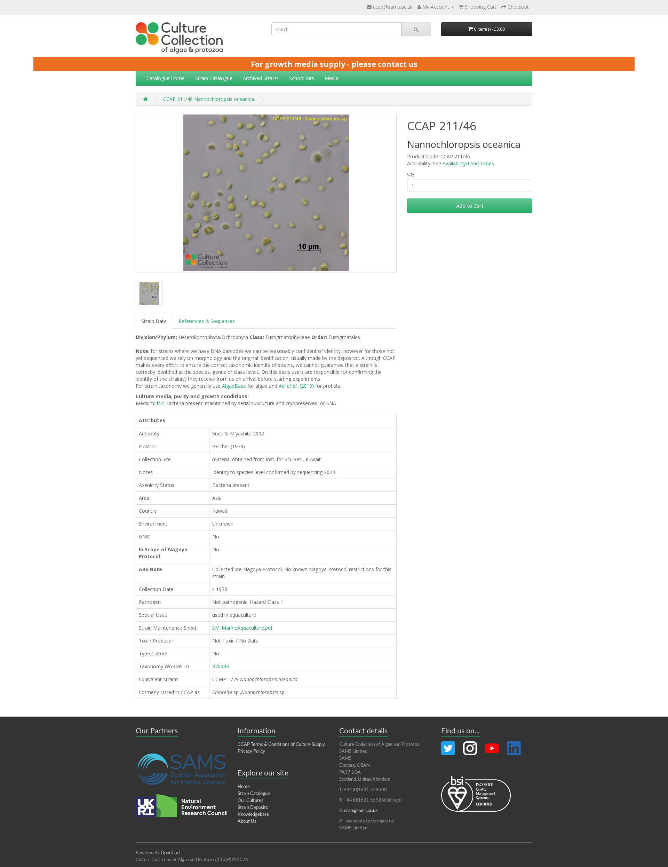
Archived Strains (261, 78)
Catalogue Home (165, 78)
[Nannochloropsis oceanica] (266, 193)
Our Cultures (250, 800)
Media (332, 78)
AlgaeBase (234, 386)
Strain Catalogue (213, 78)
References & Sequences (206, 321)
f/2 (160, 403)
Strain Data (154, 321)
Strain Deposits (253, 807)
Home (244, 787)
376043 (220, 666)
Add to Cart (470, 205)
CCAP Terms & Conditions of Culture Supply (281, 744)
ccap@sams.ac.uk (393, 6)
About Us (247, 821)
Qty (410, 174)
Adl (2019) (296, 386)
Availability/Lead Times (468, 163)
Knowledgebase (253, 814)
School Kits (301, 78)
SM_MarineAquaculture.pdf (242, 627)
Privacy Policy (251, 751)
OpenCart (170, 853)
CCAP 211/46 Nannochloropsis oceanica (208, 99)
